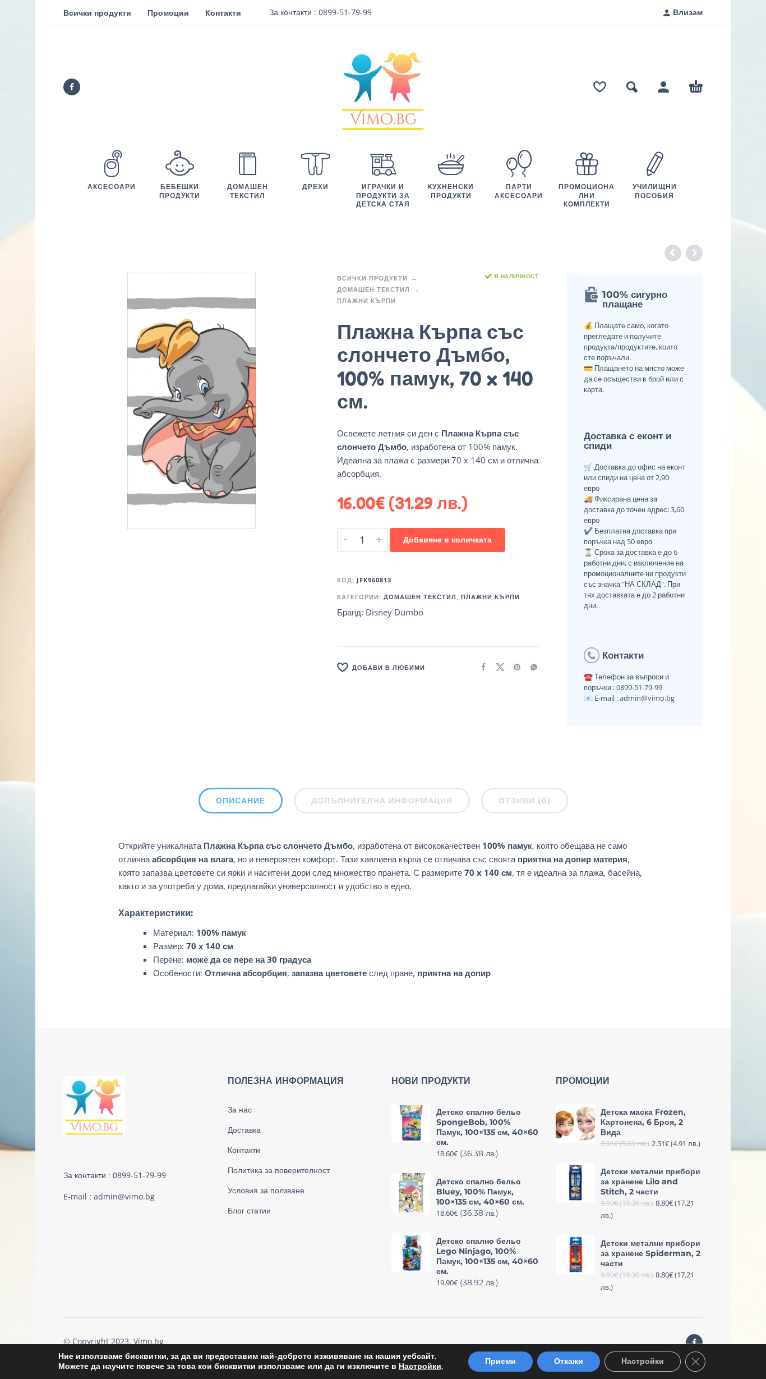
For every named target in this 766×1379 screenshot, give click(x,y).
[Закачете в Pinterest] (513, 667)
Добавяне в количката (447, 539)
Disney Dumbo (394, 612)
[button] (632, 87)
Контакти (223, 12)
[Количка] (696, 87)
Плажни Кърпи (366, 300)
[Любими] (599, 87)
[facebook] (71, 87)
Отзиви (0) (525, 801)
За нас (240, 1110)
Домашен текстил (373, 289)
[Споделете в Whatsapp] (530, 667)
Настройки (420, 1367)
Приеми (500, 1361)
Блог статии (249, 1211)
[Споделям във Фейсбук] (480, 667)
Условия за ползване (266, 1190)
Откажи (568, 1361)
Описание (240, 801)
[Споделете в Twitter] (496, 667)
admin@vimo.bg (124, 1196)
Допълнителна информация (382, 801)
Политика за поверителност (279, 1170)
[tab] (240, 803)
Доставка (244, 1130)
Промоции (168, 12)
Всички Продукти (372, 278)
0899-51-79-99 (344, 12)
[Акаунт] (663, 87)
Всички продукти (97, 12)
